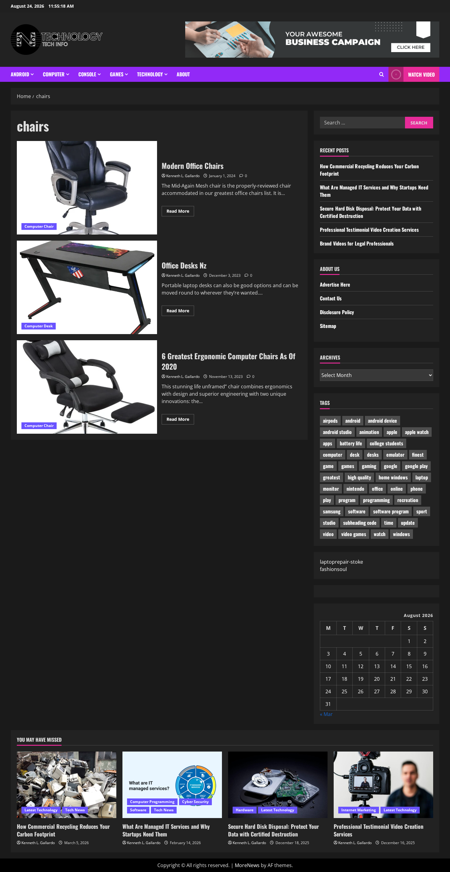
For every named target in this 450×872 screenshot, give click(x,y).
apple (392, 432)
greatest (331, 477)
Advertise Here (335, 284)
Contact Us (331, 298)
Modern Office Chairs (87, 187)
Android (20, 74)
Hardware (244, 810)
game (328, 466)
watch (379, 534)
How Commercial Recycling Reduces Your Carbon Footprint (63, 830)
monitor (331, 488)
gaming (369, 466)
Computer (54, 74)
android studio (337, 432)
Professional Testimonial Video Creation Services (369, 229)
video (328, 534)
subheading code (360, 522)
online (397, 488)
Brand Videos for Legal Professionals (357, 243)
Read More (180, 212)
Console (87, 74)
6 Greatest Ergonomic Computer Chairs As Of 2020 (87, 387)
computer (332, 454)
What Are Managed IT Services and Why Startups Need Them (166, 830)
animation (369, 432)
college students (386, 443)
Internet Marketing (358, 810)
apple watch (417, 432)
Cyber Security (195, 801)
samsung (331, 511)
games (347, 466)
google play (416, 466)
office (377, 488)
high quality (359, 477)
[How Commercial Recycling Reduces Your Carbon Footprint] (66, 785)
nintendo (355, 488)
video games (353, 534)
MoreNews (247, 865)
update (408, 522)
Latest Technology (41, 810)
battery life (351, 443)
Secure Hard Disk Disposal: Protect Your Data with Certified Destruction (273, 830)
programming (376, 500)
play (327, 500)
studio (329, 522)
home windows (393, 477)
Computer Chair (39, 226)
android (352, 420)
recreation (407, 500)
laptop (421, 477)
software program (391, 511)
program (347, 500)
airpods (330, 420)
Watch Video (421, 74)
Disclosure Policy (337, 312)
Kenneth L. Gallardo (183, 175)
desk (354, 454)
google (390, 466)
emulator (395, 454)
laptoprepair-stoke (341, 561)
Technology (150, 74)
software (357, 511)
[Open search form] (381, 74)
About (183, 74)
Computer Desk (38, 326)
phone (417, 488)
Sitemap (328, 325)
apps (327, 443)
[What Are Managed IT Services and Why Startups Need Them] (172, 785)
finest (418, 454)
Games (116, 74)
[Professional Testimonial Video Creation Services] (383, 785)
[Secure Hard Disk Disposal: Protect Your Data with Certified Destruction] (278, 785)
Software (138, 810)
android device (382, 420)
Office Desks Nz (87, 287)
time (388, 522)
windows (401, 534)
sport (421, 511)
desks (373, 454)
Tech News (75, 810)
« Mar (326, 714)
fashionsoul (333, 569)
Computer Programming (152, 801)
